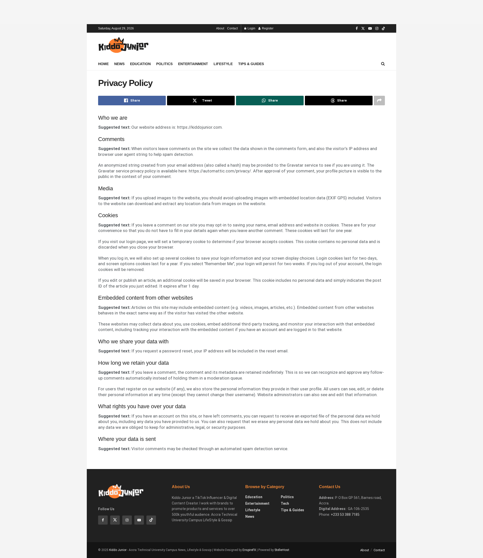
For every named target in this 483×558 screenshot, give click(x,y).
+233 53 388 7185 (345, 515)
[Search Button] (383, 64)
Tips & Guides (251, 64)
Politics (164, 64)
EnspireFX (249, 550)
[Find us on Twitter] (363, 28)
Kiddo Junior (118, 550)
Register (267, 28)
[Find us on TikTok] (383, 28)
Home (103, 64)
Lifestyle (223, 64)
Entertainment (193, 64)
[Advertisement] (241, 11)
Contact (232, 28)
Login (251, 28)
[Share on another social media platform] (379, 100)
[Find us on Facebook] (357, 28)
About (220, 28)
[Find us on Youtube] (370, 28)
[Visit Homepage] (123, 45)
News (119, 64)
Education (140, 64)
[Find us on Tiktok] (151, 520)
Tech (285, 503)
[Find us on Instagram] (376, 28)
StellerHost (281, 550)
